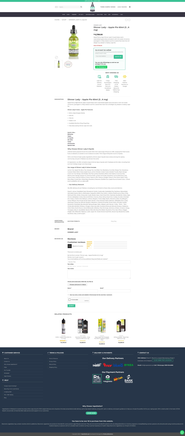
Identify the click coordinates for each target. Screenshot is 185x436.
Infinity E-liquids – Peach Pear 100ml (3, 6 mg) (121, 337)
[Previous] (57, 40)
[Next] (89, 40)
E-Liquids (70, 138)
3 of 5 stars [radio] (74, 266)
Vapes (68, 14)
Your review (71, 268)
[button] (129, 7)
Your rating (70, 264)
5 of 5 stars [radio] (85, 266)
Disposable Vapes (90, 14)
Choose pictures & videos (78, 284)
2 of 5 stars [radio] (70, 266)
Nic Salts (81, 14)
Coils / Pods (100, 14)
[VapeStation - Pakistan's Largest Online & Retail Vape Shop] (92, 7)
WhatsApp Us (102, 67)
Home (63, 14)
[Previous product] (129, 20)
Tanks (69, 141)
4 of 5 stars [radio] (79, 266)
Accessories (115, 14)
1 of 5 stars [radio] (68, 266)
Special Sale (71, 145)
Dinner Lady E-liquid (78, 20)
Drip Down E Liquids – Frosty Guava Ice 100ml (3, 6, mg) (82, 337)
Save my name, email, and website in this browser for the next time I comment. (91, 295)
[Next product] (126, 20)
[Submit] (81, 7)
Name (69, 288)
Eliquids (74, 14)
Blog (5, 397)
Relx (105, 14)
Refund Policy (52, 364)
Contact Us (7, 361)
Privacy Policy (52, 361)
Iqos (109, 14)
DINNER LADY (98, 25)
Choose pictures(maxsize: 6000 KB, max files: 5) (80, 281)
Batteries (70, 134)
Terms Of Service (53, 358)
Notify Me (118, 56)
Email (102, 288)
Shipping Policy (53, 367)
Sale (122, 14)
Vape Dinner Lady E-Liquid (82, 102)
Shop (64, 20)
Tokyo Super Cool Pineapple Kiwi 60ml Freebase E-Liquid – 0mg (102, 338)
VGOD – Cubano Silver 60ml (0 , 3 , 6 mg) (63, 337)
